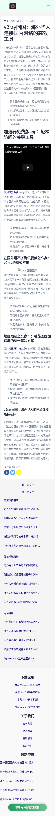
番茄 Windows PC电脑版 (27, 685)
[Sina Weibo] (18, 472)
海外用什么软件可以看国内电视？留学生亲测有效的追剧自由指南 (22, 565)
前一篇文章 (27, 485)
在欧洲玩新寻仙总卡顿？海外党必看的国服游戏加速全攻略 (22, 536)
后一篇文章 (27, 492)
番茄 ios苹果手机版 (27, 699)
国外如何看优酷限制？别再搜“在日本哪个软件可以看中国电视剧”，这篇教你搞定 (22, 583)
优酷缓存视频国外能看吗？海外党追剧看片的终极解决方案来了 (22, 574)
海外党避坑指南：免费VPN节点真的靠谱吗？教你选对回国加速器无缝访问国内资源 (22, 631)
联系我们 (27, 746)
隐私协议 (27, 731)
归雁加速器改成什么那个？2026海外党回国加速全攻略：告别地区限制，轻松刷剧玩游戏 (22, 649)
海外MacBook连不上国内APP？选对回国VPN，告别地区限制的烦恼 (22, 658)
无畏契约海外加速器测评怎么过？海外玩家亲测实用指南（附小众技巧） (22, 509)
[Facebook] (6, 472)
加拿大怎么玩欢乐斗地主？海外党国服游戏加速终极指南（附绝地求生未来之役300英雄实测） (22, 527)
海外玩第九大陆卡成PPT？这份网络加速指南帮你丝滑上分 (22, 545)
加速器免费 (12, 192)
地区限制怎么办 (17, 348)
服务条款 (27, 723)
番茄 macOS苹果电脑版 (27, 692)
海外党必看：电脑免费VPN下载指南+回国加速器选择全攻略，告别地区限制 (22, 640)
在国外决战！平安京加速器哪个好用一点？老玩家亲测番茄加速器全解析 (22, 518)
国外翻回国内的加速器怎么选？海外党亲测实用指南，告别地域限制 (22, 621)
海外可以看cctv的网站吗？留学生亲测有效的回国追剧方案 (22, 602)
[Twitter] (12, 472)
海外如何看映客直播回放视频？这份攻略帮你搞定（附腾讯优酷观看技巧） (22, 593)
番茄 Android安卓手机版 (27, 707)
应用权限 (27, 738)
